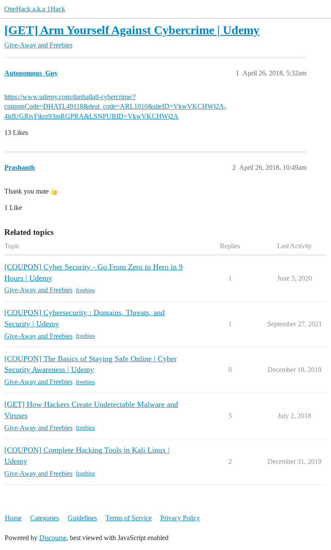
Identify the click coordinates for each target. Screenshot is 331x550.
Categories (44, 518)
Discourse (52, 537)
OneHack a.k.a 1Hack (34, 8)
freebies (85, 290)
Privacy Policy (180, 518)
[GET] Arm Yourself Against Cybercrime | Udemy (131, 30)
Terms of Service (129, 518)
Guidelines (82, 518)
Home (13, 518)
